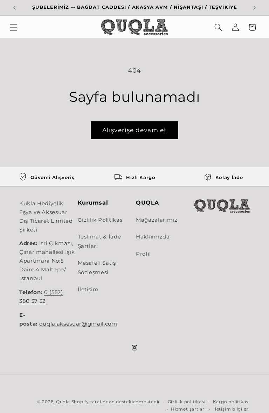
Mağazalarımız (157, 219)
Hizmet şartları (188, 409)
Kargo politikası (231, 401)
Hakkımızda (153, 236)
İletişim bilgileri (231, 409)
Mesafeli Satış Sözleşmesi (97, 267)
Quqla (63, 401)
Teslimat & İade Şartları (99, 241)
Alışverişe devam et (134, 130)
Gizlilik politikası (187, 401)
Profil (143, 253)
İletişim (88, 289)
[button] (13, 27)
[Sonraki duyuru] (254, 7)
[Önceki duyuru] (14, 7)
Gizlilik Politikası (101, 219)
